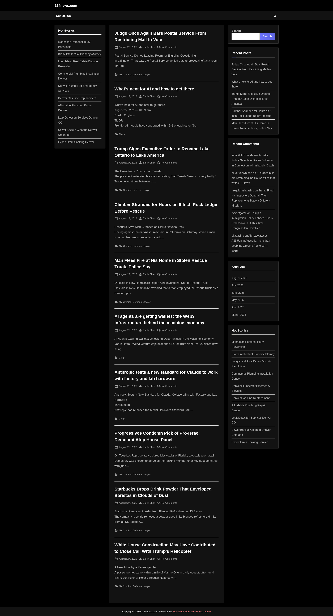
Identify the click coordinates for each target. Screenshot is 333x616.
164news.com (66, 5)
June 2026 (238, 292)
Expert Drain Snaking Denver (76, 142)
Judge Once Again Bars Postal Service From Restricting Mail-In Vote (251, 69)
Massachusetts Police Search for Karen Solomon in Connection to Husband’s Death (253, 160)
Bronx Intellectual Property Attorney (79, 54)
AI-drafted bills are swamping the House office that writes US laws (253, 178)
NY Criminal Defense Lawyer (135, 74)
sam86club (238, 155)
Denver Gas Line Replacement (77, 98)
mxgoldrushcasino (243, 190)
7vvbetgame (239, 213)
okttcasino (238, 235)
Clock (122, 134)
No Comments (169, 47)
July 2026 (238, 285)
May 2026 (238, 299)
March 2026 (239, 314)
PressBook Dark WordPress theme (192, 611)
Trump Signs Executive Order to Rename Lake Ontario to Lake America (251, 98)
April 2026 (238, 307)
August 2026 (239, 278)
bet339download (242, 172)
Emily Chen (149, 46)
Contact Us (63, 15)
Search (236, 30)
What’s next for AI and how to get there (154, 89)
